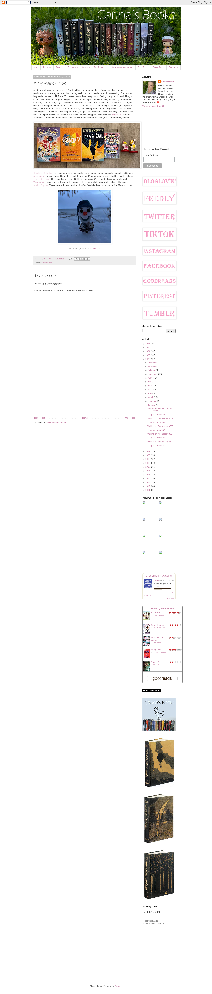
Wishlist (86, 67)
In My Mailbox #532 (156, 430)
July (150, 382)
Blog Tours (143, 67)
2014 (148, 478)
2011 (148, 490)
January (152, 405)
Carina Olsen (167, 81)
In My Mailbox (101, 67)
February (152, 401)
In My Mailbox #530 (156, 445)
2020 (148, 455)
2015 (148, 475)
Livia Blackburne (159, 627)
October (151, 370)
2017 (148, 467)
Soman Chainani (159, 652)
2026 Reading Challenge (159, 575)
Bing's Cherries (157, 625)
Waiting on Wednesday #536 (160, 418)
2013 (148, 482)
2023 (148, 355)
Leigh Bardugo (158, 615)
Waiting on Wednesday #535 (160, 426)
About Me (47, 67)
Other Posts (158, 67)
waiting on (116, 114)
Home (36, 67)
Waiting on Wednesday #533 (160, 442)
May (150, 389)
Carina (156, 580)
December (153, 362)
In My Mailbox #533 (156, 422)
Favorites (173, 67)
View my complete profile (153, 106)
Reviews (59, 67)
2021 (148, 451)
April (150, 393)
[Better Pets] (147, 619)
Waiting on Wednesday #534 (160, 434)
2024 (148, 351)
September (153, 374)
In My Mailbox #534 (156, 414)
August (151, 378)
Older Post (130, 418)
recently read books (162, 608)
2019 (148, 459)
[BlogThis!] (78, 259)
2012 (148, 486)
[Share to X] (82, 259)
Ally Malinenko (158, 665)
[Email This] (75, 259)
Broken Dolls (156, 662)
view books (170, 598)
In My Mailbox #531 (156, 438)
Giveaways (73, 67)
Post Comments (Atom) (56, 423)
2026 (148, 344)
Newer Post (39, 418)
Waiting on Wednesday (122, 67)
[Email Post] (70, 259)
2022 (148, 359)
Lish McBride (158, 643)
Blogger (118, 986)
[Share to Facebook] (85, 259)
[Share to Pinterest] (88, 259)
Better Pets (155, 612)
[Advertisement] (84, 389)
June (150, 386)
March (151, 397)
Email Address (150, 155)
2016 (148, 471)
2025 (148, 347)
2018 (148, 463)
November (153, 366)
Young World (156, 650)
